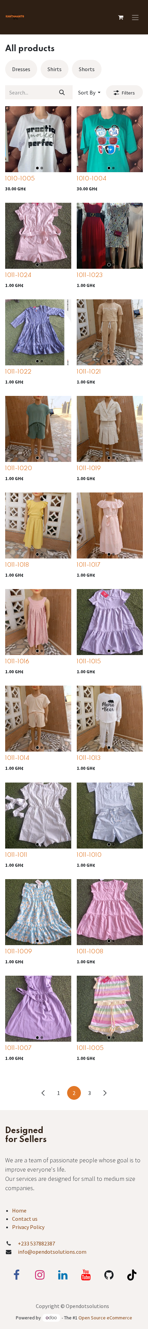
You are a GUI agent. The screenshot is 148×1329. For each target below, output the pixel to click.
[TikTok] (132, 1275)
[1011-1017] (110, 525)
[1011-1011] (38, 816)
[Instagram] (40, 1275)
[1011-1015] (110, 622)
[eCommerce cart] (120, 17)
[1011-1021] (110, 332)
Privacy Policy (28, 1226)
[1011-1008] (110, 912)
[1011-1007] (38, 1009)
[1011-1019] (110, 429)
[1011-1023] (110, 236)
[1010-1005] (38, 139)
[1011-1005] (110, 1009)
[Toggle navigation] (135, 17)
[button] (89, 92)
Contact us (25, 1218)
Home (19, 1210)
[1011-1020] (38, 429)
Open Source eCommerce (105, 1318)
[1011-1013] (110, 719)
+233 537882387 (36, 1243)
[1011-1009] (38, 912)
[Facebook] (17, 1275)
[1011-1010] (110, 816)
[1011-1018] (38, 525)
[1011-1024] (38, 236)
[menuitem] (21, 69)
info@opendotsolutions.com (52, 1251)
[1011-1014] (38, 719)
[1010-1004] (110, 139)
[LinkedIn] (63, 1275)
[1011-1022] (38, 332)
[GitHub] (109, 1275)
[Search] (62, 92)
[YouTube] (86, 1275)
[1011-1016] (38, 622)
